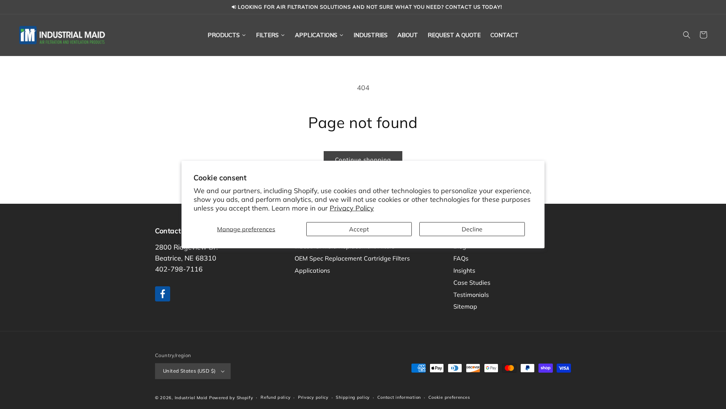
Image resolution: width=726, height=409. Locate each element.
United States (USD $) (189, 371)
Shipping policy (353, 397)
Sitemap (465, 306)
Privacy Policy (352, 208)
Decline (472, 229)
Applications (312, 270)
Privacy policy (313, 397)
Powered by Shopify (231, 397)
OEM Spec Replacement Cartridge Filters (352, 258)
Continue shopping (363, 159)
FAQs (460, 258)
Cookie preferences (449, 397)
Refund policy (275, 397)
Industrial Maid (191, 397)
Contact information (399, 397)
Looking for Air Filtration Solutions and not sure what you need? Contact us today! (369, 7)
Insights (464, 270)
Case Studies (471, 282)
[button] (686, 35)
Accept (359, 229)
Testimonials (471, 294)
